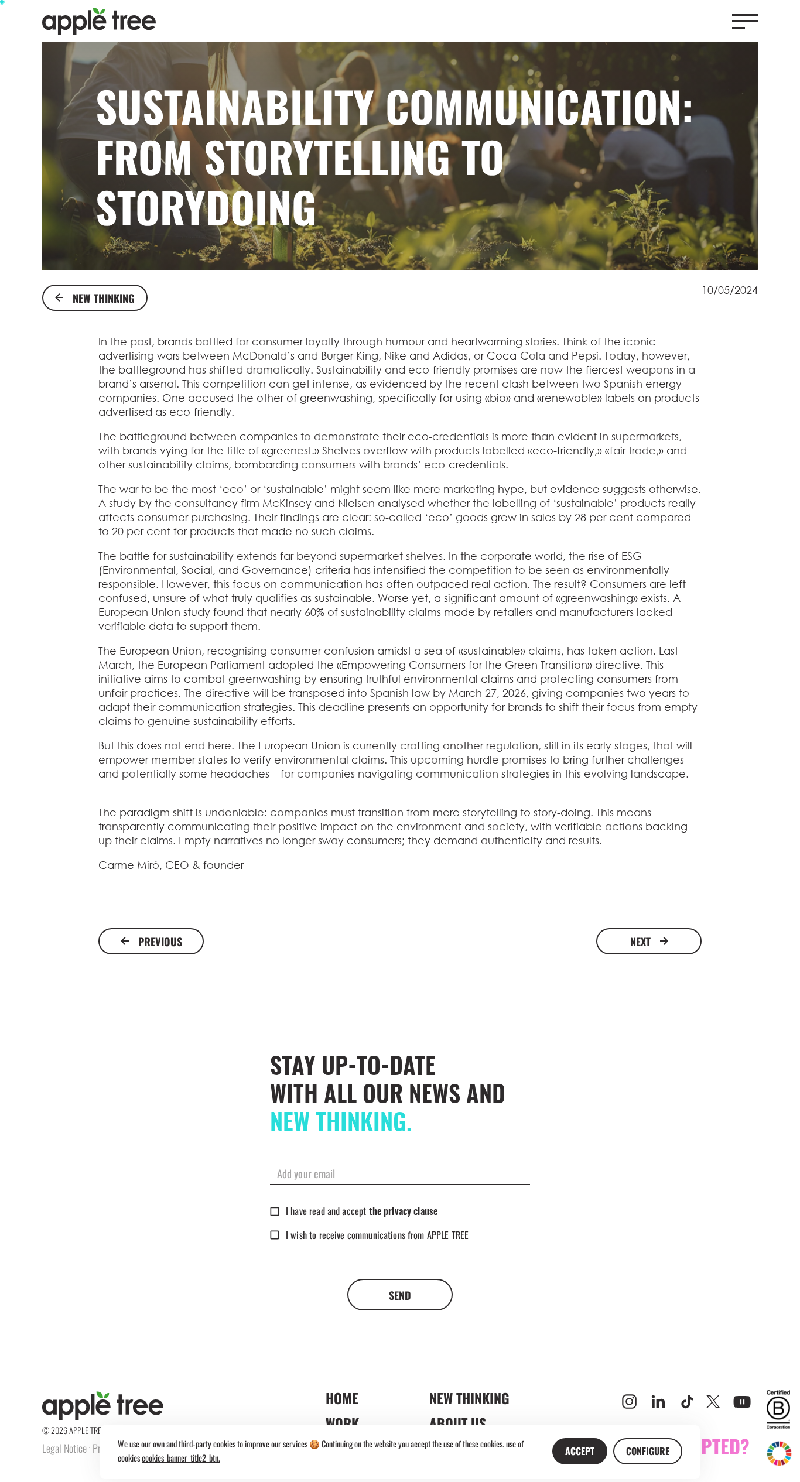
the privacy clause (403, 1212)
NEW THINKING (104, 298)
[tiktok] (687, 1401)
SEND (400, 1295)
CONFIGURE (647, 1451)
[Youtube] (742, 1401)
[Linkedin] (658, 1401)
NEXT (640, 941)
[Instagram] (629, 1401)
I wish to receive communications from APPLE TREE (377, 1235)
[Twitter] (713, 1401)
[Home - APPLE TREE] (99, 21)
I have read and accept (361, 1211)
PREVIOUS (160, 941)
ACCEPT (579, 1451)
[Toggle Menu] (745, 21)
